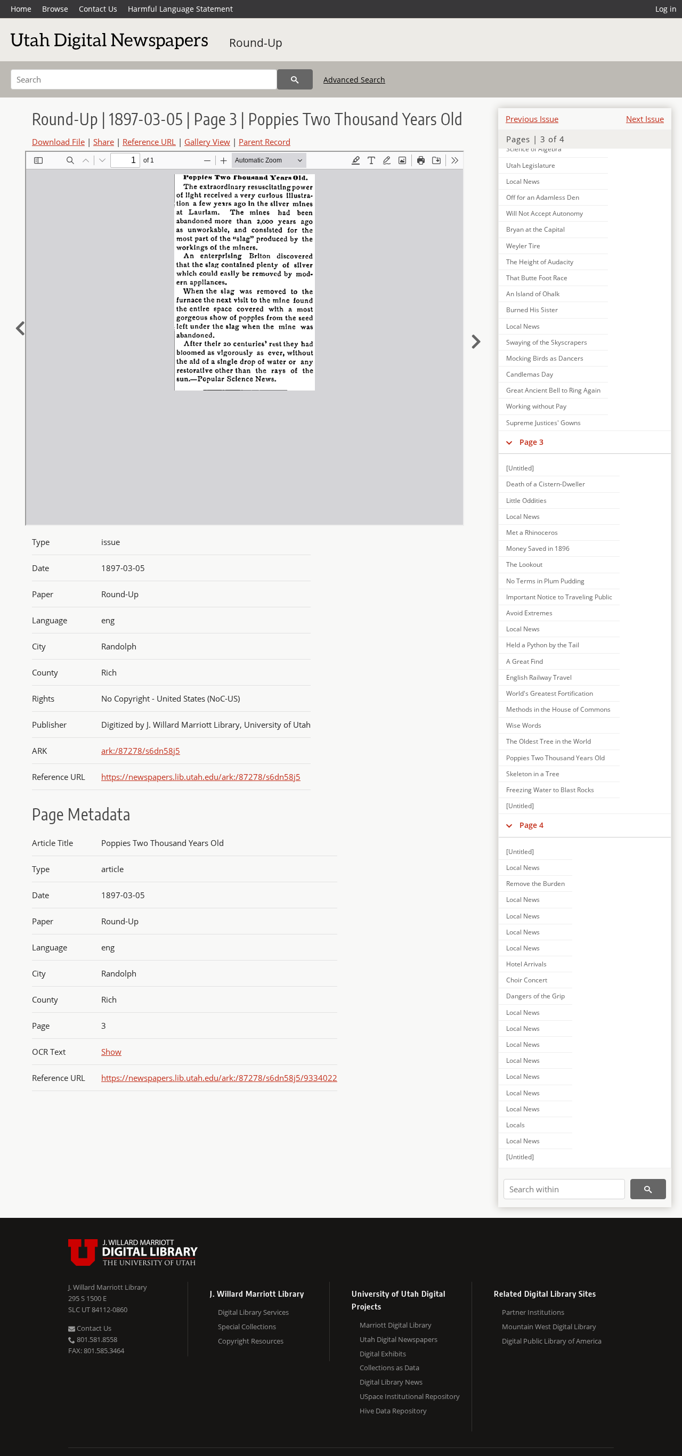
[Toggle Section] (509, 442)
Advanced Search (354, 80)
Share (103, 141)
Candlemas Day (529, 374)
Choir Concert (526, 980)
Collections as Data (389, 1367)
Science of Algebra (534, 148)
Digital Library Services (253, 1312)
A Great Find (524, 661)
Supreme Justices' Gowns (543, 422)
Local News (523, 181)
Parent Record (264, 141)
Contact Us (98, 9)
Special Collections (247, 1326)
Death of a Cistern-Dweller (545, 484)
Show (111, 1051)
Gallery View (207, 141)
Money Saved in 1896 (538, 548)
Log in (666, 9)
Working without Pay (536, 406)
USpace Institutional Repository (410, 1396)
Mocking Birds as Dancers (544, 358)
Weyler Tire (523, 245)
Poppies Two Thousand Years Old (555, 757)
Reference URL (149, 141)
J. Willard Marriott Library (107, 1287)
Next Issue (645, 118)
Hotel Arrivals (526, 964)
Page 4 (531, 825)
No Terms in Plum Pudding (545, 580)
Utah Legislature (530, 165)
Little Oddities (526, 500)
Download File (58, 141)
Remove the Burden (535, 883)
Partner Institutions (533, 1312)
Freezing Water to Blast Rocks (550, 789)
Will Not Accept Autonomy (544, 213)
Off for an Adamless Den (542, 197)
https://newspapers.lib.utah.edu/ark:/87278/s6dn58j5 (201, 776)
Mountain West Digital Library (549, 1326)
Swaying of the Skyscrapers (546, 342)
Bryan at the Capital (535, 229)
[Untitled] (520, 468)
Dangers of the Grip (535, 996)
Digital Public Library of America (552, 1341)
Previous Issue (532, 118)
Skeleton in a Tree (532, 773)
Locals (515, 1124)
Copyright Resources (250, 1341)
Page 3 (531, 442)
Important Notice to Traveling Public (559, 596)
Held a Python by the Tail (542, 644)
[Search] (295, 79)
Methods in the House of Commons (558, 709)
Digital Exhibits (383, 1354)
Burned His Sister (532, 309)
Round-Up (255, 42)
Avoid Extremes (529, 612)
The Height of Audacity (539, 261)
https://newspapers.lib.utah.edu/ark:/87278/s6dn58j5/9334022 (219, 1077)
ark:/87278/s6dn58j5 (140, 750)
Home (21, 9)
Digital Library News (391, 1382)
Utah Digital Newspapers (398, 1339)
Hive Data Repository (393, 1411)
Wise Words (523, 725)
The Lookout (524, 564)
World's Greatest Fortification (549, 693)
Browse (55, 9)
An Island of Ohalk (532, 293)
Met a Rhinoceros (532, 532)
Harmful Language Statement (180, 9)
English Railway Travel (539, 677)
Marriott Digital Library (396, 1325)
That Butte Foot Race (536, 277)
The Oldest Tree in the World (548, 741)
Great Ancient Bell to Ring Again (553, 390)
